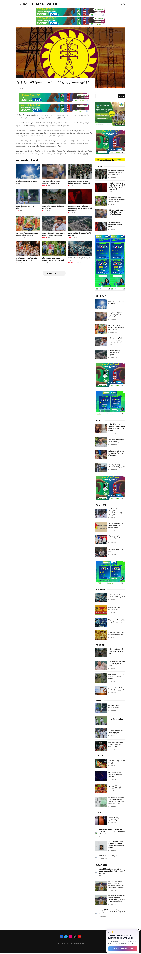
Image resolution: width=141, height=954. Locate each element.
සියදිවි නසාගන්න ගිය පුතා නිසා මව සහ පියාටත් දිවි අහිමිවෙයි (101, 678)
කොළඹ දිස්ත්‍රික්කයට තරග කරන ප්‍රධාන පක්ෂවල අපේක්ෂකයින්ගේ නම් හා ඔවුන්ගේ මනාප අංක (96, 913)
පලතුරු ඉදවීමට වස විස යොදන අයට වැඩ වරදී (101, 788)
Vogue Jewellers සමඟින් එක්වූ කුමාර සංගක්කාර (101, 622)
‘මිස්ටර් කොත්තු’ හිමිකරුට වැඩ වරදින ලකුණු (101, 442)
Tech (106, 4)
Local (68, 4)
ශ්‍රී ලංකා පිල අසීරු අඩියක (101, 720)
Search (97, 93)
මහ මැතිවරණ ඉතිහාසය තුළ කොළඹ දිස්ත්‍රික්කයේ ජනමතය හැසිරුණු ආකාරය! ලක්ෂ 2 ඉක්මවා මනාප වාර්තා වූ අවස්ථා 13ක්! (101, 900)
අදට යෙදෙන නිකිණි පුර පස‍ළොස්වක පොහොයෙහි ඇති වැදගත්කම (28, 223)
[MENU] (17, 4)
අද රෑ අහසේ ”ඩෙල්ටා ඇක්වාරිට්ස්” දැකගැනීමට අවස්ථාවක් (101, 776)
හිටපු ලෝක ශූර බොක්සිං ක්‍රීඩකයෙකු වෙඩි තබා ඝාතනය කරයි (101, 746)
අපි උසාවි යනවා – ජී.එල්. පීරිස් (101, 552)
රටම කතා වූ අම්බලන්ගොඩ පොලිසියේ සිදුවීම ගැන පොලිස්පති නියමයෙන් (101, 213)
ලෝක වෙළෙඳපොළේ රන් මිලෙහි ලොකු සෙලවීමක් (101, 635)
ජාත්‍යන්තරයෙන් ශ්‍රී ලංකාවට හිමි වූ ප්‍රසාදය (101, 763)
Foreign (85, 4)
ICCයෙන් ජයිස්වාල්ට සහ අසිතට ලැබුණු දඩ (101, 733)
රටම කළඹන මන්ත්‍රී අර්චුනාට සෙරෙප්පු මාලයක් (101, 467)
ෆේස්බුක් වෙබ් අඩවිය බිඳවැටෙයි (96, 857)
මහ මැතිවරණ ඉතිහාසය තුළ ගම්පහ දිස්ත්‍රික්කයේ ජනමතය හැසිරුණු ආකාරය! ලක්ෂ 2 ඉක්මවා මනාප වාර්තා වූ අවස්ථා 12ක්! (101, 886)
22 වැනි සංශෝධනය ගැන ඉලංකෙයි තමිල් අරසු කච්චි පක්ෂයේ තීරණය (101, 527)
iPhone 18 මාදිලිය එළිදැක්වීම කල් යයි (101, 820)
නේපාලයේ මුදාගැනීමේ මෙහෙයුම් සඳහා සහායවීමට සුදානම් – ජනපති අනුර (54, 223)
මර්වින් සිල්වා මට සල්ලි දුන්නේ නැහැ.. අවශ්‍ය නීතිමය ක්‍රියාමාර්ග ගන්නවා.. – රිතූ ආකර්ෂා (101, 428)
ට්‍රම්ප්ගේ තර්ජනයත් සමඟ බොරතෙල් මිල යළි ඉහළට (101, 690)
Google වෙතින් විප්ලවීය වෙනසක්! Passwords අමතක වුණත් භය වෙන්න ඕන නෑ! (101, 846)
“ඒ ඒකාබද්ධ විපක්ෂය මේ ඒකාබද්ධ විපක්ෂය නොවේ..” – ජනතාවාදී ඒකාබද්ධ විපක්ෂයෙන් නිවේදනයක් (101, 513)
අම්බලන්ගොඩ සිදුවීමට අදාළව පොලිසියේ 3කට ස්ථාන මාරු (54, 171)
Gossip (100, 4)
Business (70, 262)
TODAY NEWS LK (43, 4)
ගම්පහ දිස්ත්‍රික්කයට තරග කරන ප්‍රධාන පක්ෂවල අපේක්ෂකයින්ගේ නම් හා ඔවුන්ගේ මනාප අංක (96, 872)
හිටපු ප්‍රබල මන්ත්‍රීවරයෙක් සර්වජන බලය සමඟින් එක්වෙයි (101, 539)
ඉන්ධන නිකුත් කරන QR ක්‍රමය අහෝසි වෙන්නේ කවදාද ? (101, 226)
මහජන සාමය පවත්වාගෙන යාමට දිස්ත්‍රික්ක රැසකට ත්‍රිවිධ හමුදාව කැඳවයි (80, 171)
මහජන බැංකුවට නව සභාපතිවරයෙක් (101, 610)
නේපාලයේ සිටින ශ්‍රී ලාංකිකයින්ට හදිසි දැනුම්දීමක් (80, 223)
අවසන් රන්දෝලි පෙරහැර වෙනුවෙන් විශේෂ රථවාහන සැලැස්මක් (28, 248)
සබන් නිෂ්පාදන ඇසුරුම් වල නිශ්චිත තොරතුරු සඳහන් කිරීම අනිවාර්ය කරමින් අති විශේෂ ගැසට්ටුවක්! (101, 802)
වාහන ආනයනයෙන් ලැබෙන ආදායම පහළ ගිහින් (80, 248)
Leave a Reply (55, 273)
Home (62, 4)
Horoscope (114, 4)
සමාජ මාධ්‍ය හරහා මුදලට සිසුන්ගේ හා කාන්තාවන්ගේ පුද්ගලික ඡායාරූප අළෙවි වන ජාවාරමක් (80, 196)
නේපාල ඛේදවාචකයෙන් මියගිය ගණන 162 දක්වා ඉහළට (54, 196)
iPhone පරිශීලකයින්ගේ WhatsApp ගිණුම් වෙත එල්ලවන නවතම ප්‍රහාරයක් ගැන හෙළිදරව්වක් (96, 833)
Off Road (18, 185)
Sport (92, 4)
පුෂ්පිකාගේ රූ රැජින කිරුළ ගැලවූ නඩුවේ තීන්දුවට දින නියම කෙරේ (101, 454)
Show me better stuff (123, 949)
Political (76, 4)
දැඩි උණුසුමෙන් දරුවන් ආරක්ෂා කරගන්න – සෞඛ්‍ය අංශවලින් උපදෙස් (54, 248)
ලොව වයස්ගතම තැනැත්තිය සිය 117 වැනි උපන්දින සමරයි (101, 665)
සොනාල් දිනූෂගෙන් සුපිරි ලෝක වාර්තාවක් (28, 196)
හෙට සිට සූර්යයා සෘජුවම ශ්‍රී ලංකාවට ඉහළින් (28, 171)
